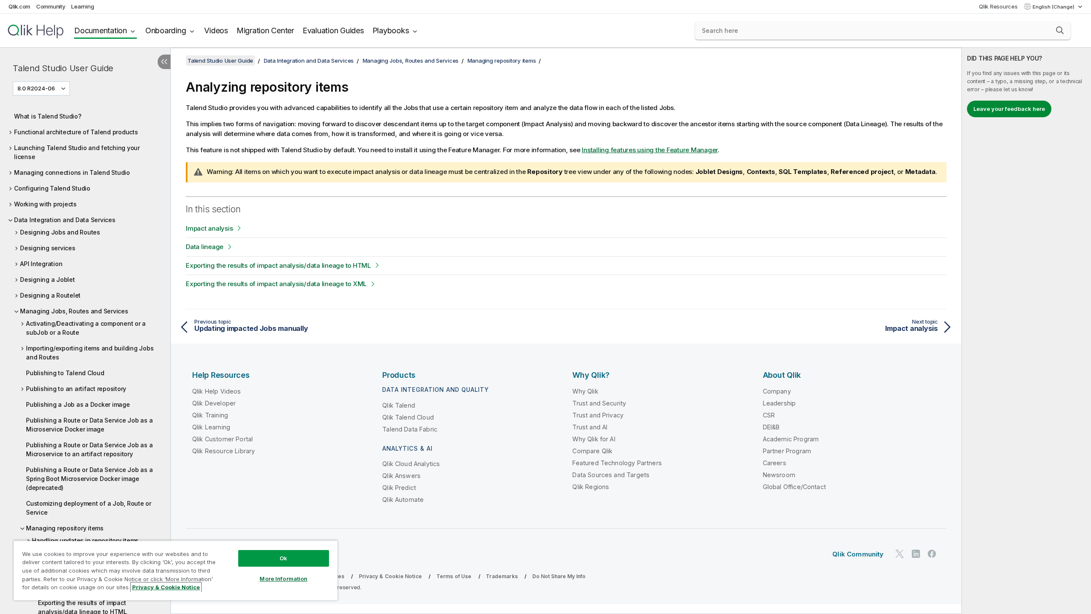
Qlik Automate (403, 499)
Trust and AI (589, 427)
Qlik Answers (401, 475)
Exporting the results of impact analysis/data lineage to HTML (278, 265)
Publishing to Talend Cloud (65, 373)
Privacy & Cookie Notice (390, 576)
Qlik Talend (398, 405)
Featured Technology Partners (616, 462)
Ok (283, 558)
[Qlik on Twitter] (899, 553)
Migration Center (265, 30)
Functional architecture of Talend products (76, 132)
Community (51, 6)
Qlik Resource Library (223, 451)
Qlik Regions (590, 486)
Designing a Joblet (47, 279)
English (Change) (1054, 7)
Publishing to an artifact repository (76, 388)
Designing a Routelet (50, 295)
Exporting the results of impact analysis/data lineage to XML (276, 284)
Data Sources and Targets (610, 474)
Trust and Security (599, 403)
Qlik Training (210, 415)
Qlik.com (19, 6)
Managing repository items (65, 528)
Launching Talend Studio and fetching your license (77, 152)
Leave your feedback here (1009, 108)
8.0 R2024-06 (36, 88)
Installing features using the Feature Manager (650, 150)
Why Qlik (585, 391)
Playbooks (390, 30)
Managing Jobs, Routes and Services (74, 311)
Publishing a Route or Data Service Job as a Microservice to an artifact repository (89, 449)
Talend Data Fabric (409, 429)
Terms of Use (454, 576)
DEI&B (771, 427)
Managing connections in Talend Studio (72, 172)
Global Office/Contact (794, 486)
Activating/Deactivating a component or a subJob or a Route (86, 328)
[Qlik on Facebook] (932, 553)
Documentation (100, 30)
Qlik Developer (214, 403)
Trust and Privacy (597, 415)
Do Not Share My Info (559, 576)
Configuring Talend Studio (52, 188)
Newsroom (779, 474)
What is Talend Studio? (47, 116)
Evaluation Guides (333, 30)
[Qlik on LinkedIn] (915, 553)
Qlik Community (857, 554)
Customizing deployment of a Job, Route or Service (88, 508)
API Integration (41, 263)
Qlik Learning (211, 427)
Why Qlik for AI (593, 439)
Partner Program (787, 451)
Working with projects (45, 204)
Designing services (47, 248)
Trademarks (502, 576)
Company (777, 391)
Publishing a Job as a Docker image (78, 404)
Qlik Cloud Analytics (411, 463)
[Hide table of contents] (164, 62)
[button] (1059, 30)
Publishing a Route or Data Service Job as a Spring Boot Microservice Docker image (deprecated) (89, 478)
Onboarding (165, 30)
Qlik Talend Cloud (408, 417)
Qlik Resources (998, 6)
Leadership (779, 403)
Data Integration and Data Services (64, 219)
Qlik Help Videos (216, 391)
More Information (283, 578)
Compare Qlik (592, 451)
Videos (216, 30)
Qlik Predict (399, 487)
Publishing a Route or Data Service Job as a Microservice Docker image (89, 425)
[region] (176, 570)
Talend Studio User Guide (63, 68)
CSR (769, 415)
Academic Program (791, 439)
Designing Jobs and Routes (60, 232)
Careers (774, 462)
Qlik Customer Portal (222, 439)
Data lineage (204, 247)
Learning (82, 6)
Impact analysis (209, 228)
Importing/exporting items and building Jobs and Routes (89, 353)
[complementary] (1026, 331)
